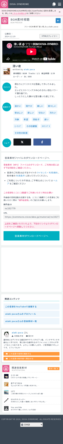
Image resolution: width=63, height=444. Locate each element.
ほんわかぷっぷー (18, 399)
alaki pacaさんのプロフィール (20, 313)
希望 (26, 119)
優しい (40, 105)
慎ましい (19, 112)
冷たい (53, 112)
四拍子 (36, 119)
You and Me (16, 407)
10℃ (13, 391)
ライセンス (42, 172)
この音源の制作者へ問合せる (21, 358)
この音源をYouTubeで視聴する (21, 306)
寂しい (31, 112)
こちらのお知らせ (19, 13)
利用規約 (53, 172)
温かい (18, 105)
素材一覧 (52, 368)
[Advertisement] (31, 269)
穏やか (29, 105)
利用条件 (20, 175)
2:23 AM (14, 375)
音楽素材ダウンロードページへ (31, 236)
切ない (42, 112)
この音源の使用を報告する (20, 353)
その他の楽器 (21, 132)
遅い (46, 119)
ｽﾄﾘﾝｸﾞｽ (46, 126)
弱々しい (52, 105)
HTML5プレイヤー (49, 36)
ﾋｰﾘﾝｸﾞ (18, 126)
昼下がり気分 (16, 383)
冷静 (17, 119)
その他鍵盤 (31, 126)
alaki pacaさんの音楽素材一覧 (21, 321)
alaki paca (29, 69)
